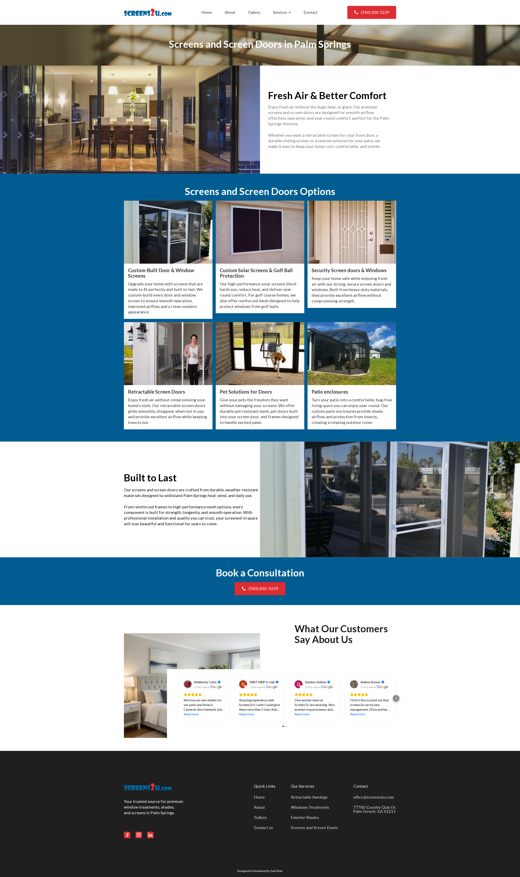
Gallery (254, 12)
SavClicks (277, 871)
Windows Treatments (310, 807)
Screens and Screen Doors (314, 827)
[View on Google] (188, 684)
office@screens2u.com (373, 797)
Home (207, 12)
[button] (282, 12)
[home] (147, 12)
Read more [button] (191, 714)
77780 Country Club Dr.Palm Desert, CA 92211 (374, 809)
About (230, 12)
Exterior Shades (305, 817)
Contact (310, 12)
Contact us (263, 827)
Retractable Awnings (309, 797)
